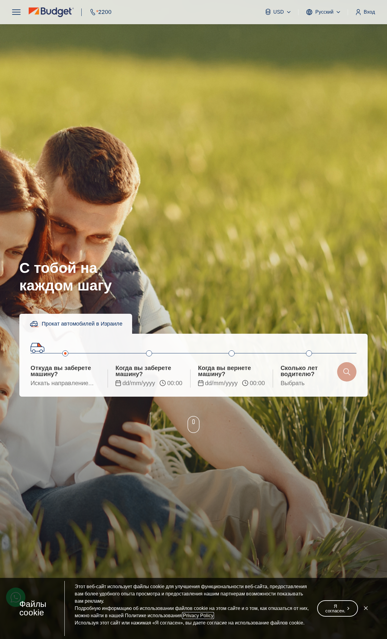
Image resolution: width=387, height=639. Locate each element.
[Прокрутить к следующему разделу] (193, 425)
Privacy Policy (198, 615)
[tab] (75, 324)
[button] (16, 12)
